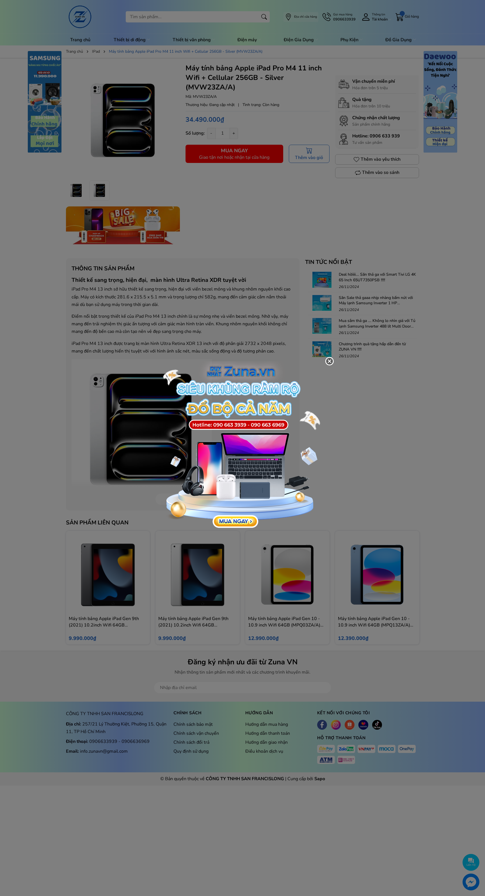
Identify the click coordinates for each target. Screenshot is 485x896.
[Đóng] (329, 361)
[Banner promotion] (239, 445)
